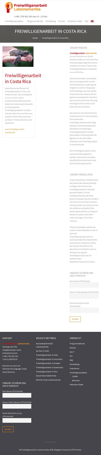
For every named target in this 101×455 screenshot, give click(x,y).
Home (35, 38)
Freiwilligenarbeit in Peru (47, 371)
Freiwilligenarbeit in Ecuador (48, 363)
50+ (71, 356)
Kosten (73, 347)
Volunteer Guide (76, 384)
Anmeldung (74, 364)
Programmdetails (77, 343)
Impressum (74, 368)
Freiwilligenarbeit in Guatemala (49, 367)
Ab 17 (72, 352)
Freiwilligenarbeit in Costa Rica (49, 359)
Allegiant (58, 449)
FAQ (71, 360)
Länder (75, 376)
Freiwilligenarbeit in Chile (47, 355)
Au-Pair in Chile (42, 351)
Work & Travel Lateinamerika (48, 380)
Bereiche (76, 380)
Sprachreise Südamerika (46, 375)
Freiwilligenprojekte (78, 372)
